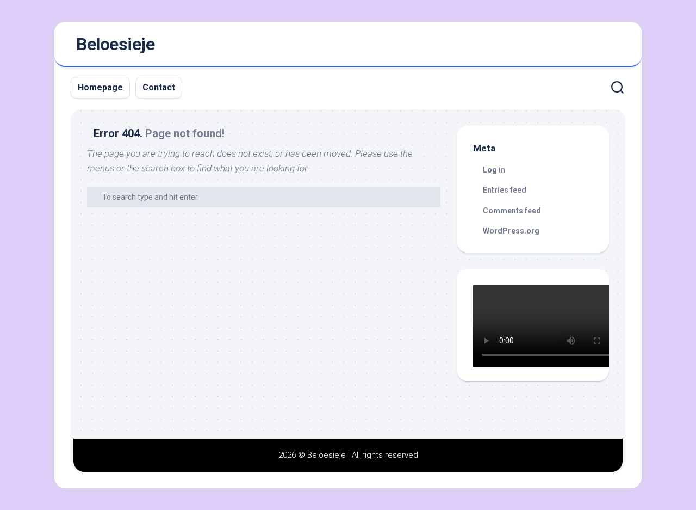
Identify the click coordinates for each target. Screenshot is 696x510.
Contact (158, 87)
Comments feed (512, 210)
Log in (494, 169)
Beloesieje (115, 44)
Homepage (100, 87)
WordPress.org (511, 230)
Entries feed (504, 190)
